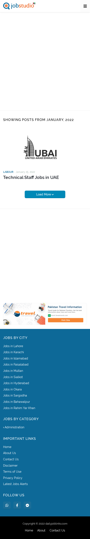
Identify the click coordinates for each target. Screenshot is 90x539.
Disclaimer (10, 465)
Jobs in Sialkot (13, 377)
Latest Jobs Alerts (15, 484)
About (41, 530)
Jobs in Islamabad (15, 358)
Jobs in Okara (12, 389)
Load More (44, 194)
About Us (9, 453)
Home (7, 447)
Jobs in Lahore (13, 346)
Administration (14, 427)
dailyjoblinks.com (56, 523)
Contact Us (11, 459)
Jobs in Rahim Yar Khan (19, 408)
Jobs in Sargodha (15, 395)
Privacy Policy (12, 478)
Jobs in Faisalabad (15, 364)
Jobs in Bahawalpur (16, 401)
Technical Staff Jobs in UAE (31, 177)
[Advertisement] (45, 61)
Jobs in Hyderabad (16, 383)
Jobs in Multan (13, 370)
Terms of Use (12, 471)
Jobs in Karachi (13, 352)
